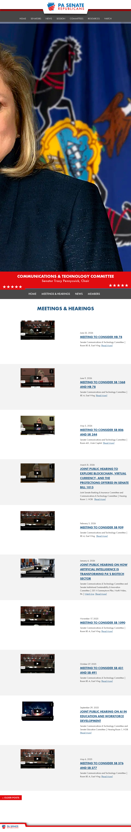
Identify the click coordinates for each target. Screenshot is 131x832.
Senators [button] (36, 18)
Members (94, 294)
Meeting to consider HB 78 (101, 337)
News (49, 18)
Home (23, 18)
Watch (108, 18)
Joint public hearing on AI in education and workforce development (103, 716)
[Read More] (107, 345)
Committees (76, 18)
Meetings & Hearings (55, 294)
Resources (94, 18)
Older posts (11, 797)
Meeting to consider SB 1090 (102, 623)
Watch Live (89, 594)
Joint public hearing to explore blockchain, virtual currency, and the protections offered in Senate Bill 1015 (104, 478)
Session (61, 18)
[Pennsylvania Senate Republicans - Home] (65, 8)
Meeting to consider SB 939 (101, 527)
